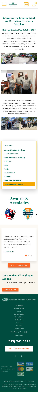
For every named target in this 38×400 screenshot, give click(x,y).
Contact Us (19, 323)
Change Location (21, 348)
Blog (6, 165)
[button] (4, 4)
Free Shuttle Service (12, 180)
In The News (19, 320)
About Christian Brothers (14, 150)
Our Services (19, 305)
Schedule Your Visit (10, 289)
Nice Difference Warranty (14, 158)
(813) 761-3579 (19, 341)
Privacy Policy (19, 329)
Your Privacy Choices (17, 332)
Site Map (19, 326)
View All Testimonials (19, 265)
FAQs (6, 169)
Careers (7, 176)
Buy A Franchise (19, 314)
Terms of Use (19, 317)
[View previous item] (2, 215)
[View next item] (36, 215)
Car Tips (7, 161)
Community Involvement (14, 184)
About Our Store (11, 154)
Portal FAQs (19, 335)
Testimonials (9, 173)
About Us (8, 145)
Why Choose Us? (19, 308)
